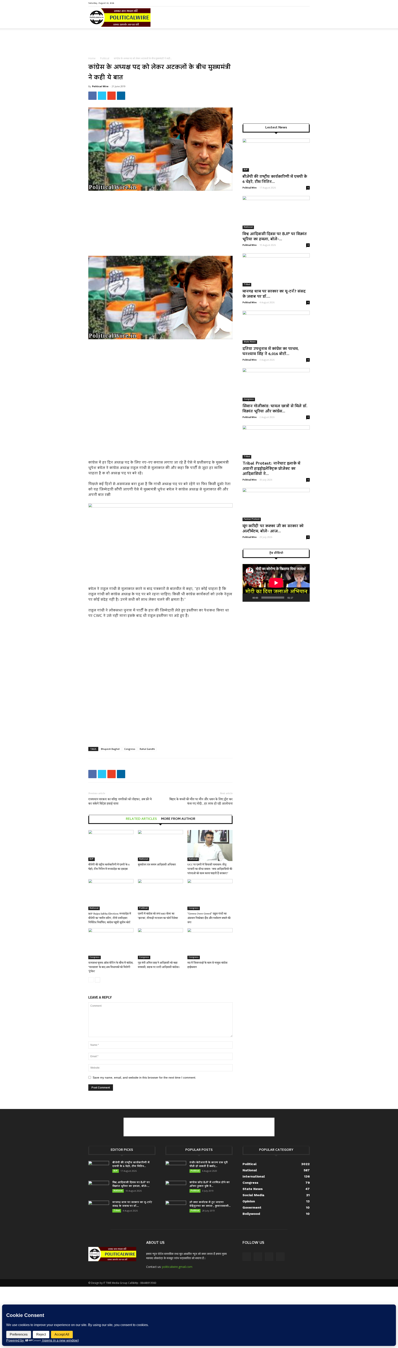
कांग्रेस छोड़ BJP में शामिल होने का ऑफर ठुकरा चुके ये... (209, 1184)
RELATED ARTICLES (141, 819)
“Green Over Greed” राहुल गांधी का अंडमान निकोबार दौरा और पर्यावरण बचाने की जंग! (209, 918)
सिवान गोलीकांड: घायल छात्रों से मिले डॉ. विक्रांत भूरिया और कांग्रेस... (275, 409)
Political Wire (100, 86)
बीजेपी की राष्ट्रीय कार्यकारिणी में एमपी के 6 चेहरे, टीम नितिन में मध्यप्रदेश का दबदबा (109, 866)
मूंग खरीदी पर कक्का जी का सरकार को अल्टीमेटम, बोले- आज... (273, 529)
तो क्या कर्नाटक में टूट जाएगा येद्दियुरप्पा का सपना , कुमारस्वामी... (210, 1204)
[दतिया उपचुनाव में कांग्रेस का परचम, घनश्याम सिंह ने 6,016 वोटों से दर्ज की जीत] (276, 327)
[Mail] (293, 3)
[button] (305, 21)
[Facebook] (286, 3)
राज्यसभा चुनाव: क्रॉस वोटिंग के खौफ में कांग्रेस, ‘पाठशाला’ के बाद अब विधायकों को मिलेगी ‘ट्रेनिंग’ (110, 967)
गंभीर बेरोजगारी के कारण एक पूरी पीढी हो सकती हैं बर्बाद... (208, 1164)
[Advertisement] (199, 42)
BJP (91, 859)
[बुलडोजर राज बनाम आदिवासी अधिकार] (160, 845)
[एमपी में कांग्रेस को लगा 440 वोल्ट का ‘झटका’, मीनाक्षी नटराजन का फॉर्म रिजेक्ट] (160, 894)
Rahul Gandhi (147, 748)
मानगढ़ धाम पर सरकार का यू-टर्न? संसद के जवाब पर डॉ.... (274, 294)
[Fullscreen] (304, 597)
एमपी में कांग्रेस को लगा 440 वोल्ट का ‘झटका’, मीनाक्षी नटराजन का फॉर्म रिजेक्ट (158, 915)
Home (92, 58)
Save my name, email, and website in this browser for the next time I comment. (144, 1077)
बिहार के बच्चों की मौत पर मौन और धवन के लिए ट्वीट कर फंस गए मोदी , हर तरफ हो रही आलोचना (201, 801)
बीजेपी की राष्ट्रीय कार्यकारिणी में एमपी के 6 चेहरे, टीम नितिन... (275, 179)
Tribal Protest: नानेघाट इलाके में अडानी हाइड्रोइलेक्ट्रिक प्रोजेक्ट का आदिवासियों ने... (271, 469)
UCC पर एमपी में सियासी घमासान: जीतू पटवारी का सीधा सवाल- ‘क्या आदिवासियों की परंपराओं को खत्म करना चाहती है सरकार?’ (209, 869)
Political (104, 58)
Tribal (247, 284)
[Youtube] (306, 3)
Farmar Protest (252, 519)
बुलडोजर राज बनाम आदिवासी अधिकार (157, 864)
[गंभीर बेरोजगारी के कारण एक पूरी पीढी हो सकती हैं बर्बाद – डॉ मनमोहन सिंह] (175, 1168)
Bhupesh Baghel (110, 748)
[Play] (248, 597)
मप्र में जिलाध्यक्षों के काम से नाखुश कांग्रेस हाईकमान (207, 965)
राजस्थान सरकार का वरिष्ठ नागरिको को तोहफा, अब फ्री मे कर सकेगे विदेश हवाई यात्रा (120, 801)
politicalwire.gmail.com (177, 1267)
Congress (129, 748)
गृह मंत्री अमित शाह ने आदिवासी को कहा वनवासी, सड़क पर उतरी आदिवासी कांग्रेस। (159, 965)
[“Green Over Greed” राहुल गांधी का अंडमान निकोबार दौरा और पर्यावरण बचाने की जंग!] (210, 894)
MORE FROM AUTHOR (178, 819)
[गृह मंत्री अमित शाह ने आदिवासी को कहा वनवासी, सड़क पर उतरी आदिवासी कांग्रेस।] (160, 943)
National (143, 859)
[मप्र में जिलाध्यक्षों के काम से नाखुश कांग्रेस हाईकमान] (210, 943)
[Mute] (298, 597)
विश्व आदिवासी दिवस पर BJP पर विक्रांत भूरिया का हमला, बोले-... (275, 237)
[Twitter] (300, 3)
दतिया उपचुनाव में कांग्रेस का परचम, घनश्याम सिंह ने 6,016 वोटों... (271, 351)
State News (250, 342)
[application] (276, 583)
